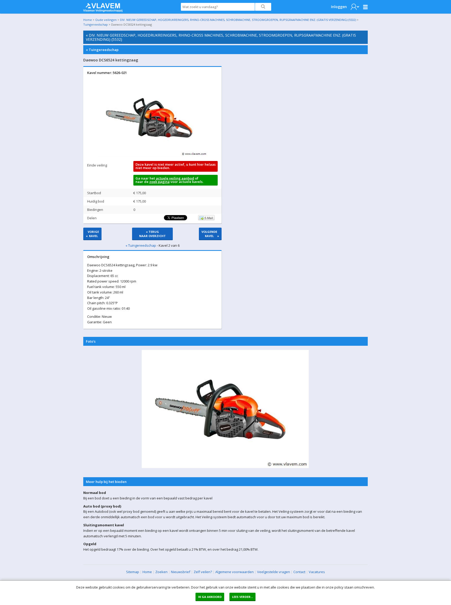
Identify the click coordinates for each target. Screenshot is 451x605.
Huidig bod (95, 201)
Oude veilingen (106, 20)
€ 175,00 (139, 193)
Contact (299, 571)
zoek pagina (159, 181)
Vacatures (317, 571)
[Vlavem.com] (102, 6)
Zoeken (161, 571)
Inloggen (339, 6)
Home (87, 20)
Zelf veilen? (203, 571)
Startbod (94, 193)
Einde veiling (97, 165)
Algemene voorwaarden (234, 571)
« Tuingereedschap (102, 49)
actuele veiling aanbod (175, 178)
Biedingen (95, 209)
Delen (92, 218)
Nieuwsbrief (180, 571)
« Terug (152, 234)
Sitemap (132, 571)
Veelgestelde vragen (273, 571)
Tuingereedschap (95, 24)
